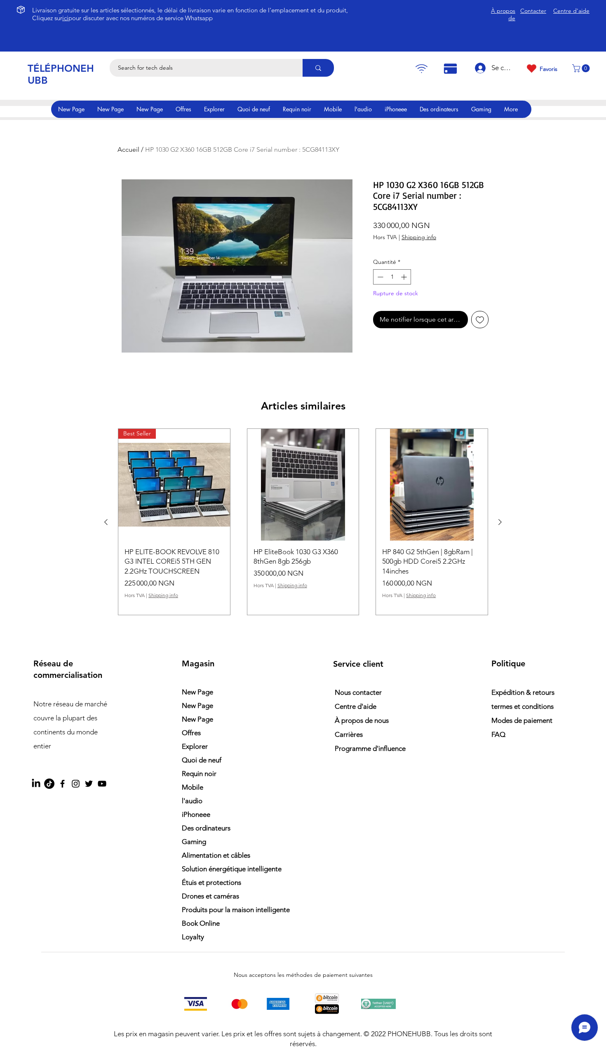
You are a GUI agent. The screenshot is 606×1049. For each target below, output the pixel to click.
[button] (582, 68)
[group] (303, 522)
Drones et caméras (210, 896)
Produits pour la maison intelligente (227, 910)
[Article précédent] (106, 522)
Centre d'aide (355, 706)
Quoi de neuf (201, 760)
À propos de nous (362, 720)
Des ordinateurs (206, 828)
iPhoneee (196, 814)
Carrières (349, 734)
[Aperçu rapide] (303, 485)
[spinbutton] (392, 277)
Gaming (194, 841)
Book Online (201, 923)
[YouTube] (102, 784)
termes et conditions (522, 706)
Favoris (548, 69)
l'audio (192, 801)
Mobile (192, 787)
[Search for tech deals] (318, 68)
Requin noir (199, 773)
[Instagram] (75, 784)
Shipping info (419, 237)
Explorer (195, 746)
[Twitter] (89, 784)
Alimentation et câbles (216, 855)
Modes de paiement (522, 720)
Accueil (128, 149)
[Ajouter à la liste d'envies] (480, 319)
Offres (191, 733)
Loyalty (193, 937)
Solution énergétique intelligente (227, 869)
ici (65, 18)
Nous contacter (358, 692)
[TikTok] (49, 784)
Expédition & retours (522, 692)
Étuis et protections (211, 882)
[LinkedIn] (36, 784)
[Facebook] (62, 784)
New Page (197, 692)
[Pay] (421, 68)
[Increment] (404, 277)
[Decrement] (379, 277)
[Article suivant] (500, 522)
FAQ (498, 734)
